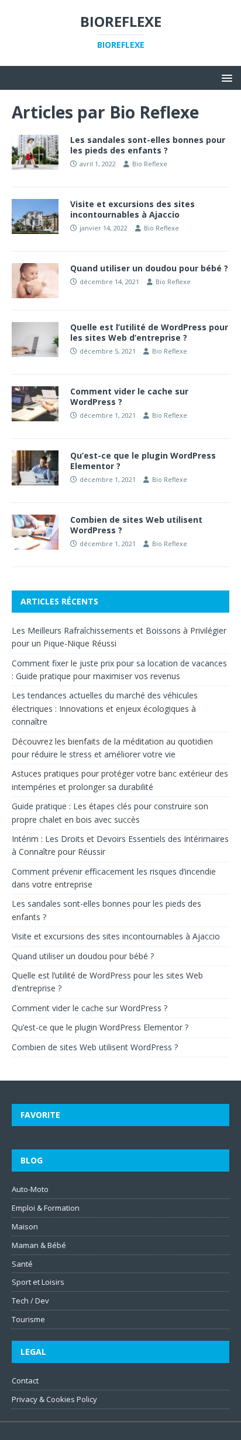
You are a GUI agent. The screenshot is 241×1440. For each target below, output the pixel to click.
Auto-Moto (30, 1189)
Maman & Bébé (39, 1245)
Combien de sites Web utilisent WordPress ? (136, 525)
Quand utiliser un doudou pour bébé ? (149, 268)
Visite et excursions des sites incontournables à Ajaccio (132, 209)
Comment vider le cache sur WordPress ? (129, 396)
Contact (25, 1380)
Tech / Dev (30, 1300)
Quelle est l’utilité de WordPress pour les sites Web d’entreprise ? (149, 332)
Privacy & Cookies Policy (54, 1399)
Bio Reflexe (149, 163)
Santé (22, 1264)
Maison (25, 1226)
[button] (225, 77)
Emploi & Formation (46, 1208)
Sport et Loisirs (38, 1282)
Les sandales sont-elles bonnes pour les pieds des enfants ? (147, 145)
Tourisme (28, 1319)
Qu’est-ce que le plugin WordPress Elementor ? (143, 460)
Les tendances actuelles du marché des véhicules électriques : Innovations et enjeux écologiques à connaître (105, 708)
